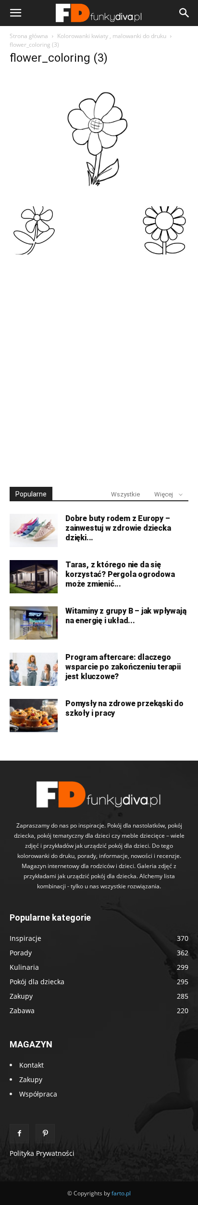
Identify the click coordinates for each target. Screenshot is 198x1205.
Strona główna (29, 36)
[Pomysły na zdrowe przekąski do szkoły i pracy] (34, 715)
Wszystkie (125, 494)
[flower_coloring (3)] (99, 196)
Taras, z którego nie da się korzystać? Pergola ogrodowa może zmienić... (120, 574)
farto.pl (121, 1193)
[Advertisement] (99, 366)
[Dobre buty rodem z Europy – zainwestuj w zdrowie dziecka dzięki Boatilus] (34, 530)
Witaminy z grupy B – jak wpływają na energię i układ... (125, 615)
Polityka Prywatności (42, 1153)
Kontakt (31, 1065)
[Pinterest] (45, 1133)
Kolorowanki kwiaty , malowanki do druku (111, 36)
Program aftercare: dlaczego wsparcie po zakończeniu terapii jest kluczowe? (123, 667)
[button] (15, 13)
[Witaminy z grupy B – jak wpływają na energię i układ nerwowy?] (34, 623)
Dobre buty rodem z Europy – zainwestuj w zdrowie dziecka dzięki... (118, 528)
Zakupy (30, 1079)
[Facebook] (19, 1133)
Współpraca (38, 1093)
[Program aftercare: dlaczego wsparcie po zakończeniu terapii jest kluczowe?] (34, 669)
